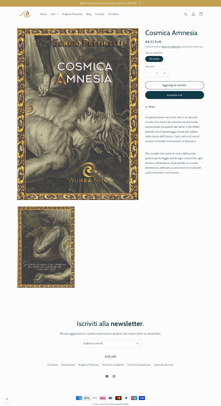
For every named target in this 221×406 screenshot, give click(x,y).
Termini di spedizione (139, 364)
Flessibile (154, 58)
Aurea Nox (104, 404)
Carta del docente (164, 364)
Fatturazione (68, 364)
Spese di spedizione (171, 46)
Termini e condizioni (113, 364)
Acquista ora (174, 95)
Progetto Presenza (88, 364)
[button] (54, 14)
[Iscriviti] (137, 343)
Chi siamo (52, 364)
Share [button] (152, 106)
